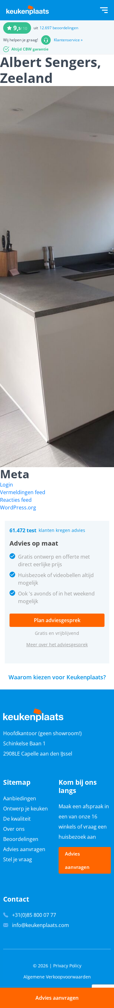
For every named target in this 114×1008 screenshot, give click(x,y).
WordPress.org (18, 507)
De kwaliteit (17, 818)
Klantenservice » (68, 40)
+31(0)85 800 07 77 (34, 914)
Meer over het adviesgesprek (57, 645)
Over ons (14, 829)
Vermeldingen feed (22, 492)
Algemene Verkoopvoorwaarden (57, 977)
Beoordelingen (20, 839)
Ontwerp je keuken (25, 808)
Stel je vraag (17, 859)
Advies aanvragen (24, 849)
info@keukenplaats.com (40, 925)
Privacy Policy (67, 966)
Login (6, 484)
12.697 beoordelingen (59, 27)
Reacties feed (16, 499)
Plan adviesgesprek (57, 620)
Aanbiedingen (19, 798)
